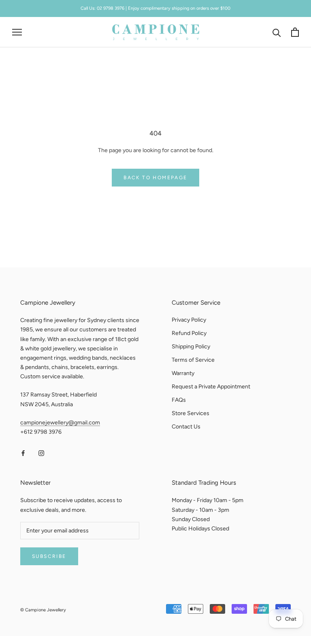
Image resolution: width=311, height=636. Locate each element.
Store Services (190, 413)
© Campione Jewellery (43, 610)
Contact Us (186, 426)
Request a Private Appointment (211, 386)
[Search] (277, 32)
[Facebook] (23, 453)
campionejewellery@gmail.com (60, 422)
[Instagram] (41, 453)
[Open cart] (295, 32)
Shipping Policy (191, 346)
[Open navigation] (17, 32)
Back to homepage (155, 177)
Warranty (183, 373)
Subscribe (49, 556)
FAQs (179, 399)
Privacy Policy (189, 319)
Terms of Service (193, 359)
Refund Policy (189, 333)
